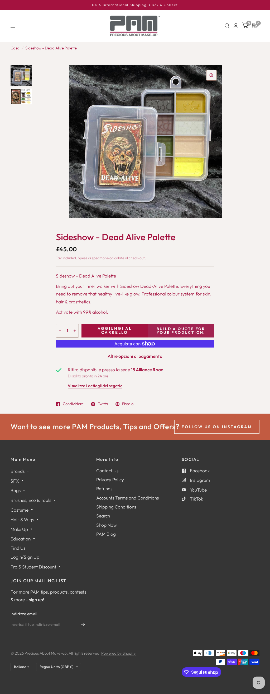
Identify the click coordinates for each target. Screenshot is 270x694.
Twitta (103, 404)
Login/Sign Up (25, 557)
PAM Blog (106, 534)
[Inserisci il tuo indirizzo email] (83, 624)
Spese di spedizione (93, 258)
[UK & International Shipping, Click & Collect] (135, 5)
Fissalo (127, 404)
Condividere (73, 404)
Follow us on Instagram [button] (217, 426)
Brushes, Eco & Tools (31, 500)
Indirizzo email (24, 613)
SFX (15, 481)
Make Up (19, 529)
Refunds (104, 488)
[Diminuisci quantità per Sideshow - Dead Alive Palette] (60, 330)
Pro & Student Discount (33, 567)
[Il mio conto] (236, 26)
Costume (19, 510)
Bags (16, 490)
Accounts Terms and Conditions (127, 498)
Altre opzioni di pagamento (135, 356)
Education (21, 539)
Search (103, 516)
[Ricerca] (227, 26)
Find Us (18, 548)
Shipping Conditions (116, 507)
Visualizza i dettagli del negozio (95, 386)
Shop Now (106, 525)
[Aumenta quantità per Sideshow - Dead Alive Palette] (75, 330)
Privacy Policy (110, 479)
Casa (15, 47)
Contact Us (107, 470)
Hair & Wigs (22, 519)
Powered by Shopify (118, 653)
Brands (18, 471)
